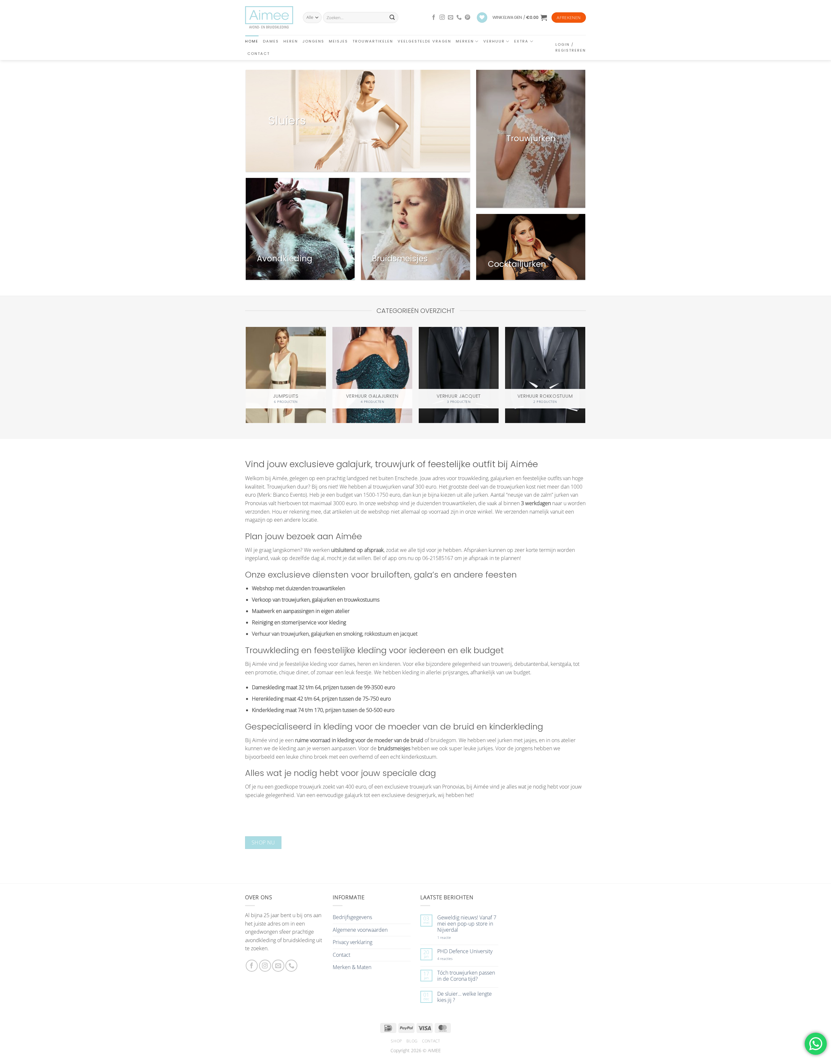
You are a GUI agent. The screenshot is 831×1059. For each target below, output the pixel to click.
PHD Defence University (464, 951)
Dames (271, 41)
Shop (396, 1041)
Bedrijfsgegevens (352, 917)
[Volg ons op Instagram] (442, 17)
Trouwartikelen (373, 41)
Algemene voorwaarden (360, 929)
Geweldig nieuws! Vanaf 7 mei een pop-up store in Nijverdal (466, 924)
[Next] (585, 371)
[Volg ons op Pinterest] (467, 17)
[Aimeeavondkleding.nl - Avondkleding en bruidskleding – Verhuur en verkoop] (269, 17)
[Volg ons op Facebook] (433, 17)
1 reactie (451, 937)
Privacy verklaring (352, 942)
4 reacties (452, 958)
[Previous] (246, 371)
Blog (411, 1041)
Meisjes (338, 41)
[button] (519, 17)
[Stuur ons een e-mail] (450, 17)
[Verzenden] (392, 17)
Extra (521, 41)
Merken (465, 41)
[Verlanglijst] (482, 17)
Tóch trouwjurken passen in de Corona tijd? (466, 976)
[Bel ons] (459, 17)
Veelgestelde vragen (424, 41)
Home (251, 41)
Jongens (313, 41)
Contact (258, 53)
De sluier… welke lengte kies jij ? (464, 997)
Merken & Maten (352, 967)
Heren (290, 41)
